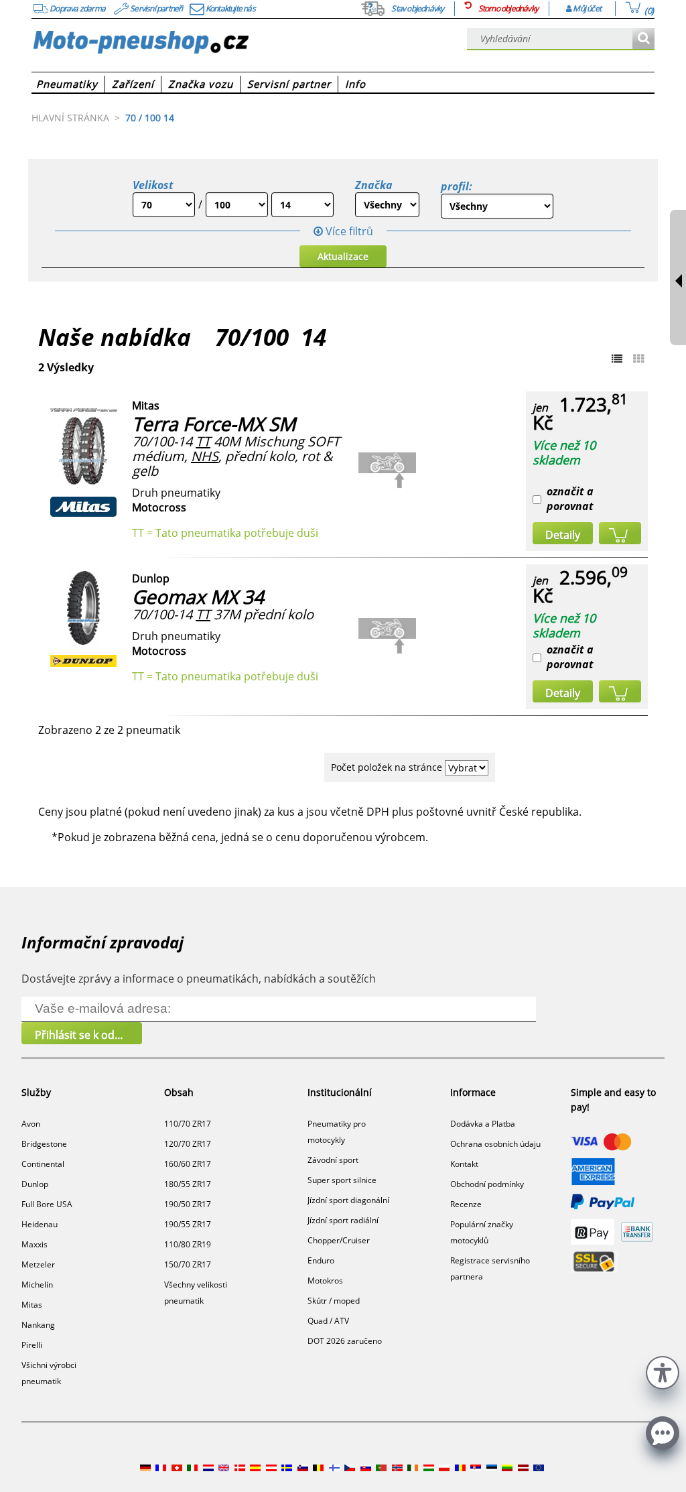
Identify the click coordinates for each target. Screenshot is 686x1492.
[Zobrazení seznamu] (617, 359)
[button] (662, 1371)
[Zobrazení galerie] (638, 359)
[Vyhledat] (643, 39)
